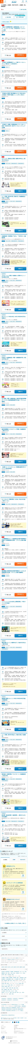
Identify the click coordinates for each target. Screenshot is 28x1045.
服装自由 (3, 1007)
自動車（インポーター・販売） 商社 (8, 992)
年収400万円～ (9, 998)
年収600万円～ (21, 998)
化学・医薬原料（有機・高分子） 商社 (8, 980)
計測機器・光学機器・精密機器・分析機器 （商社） (10, 977)
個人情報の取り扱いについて (11, 1036)
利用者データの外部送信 (18, 1032)
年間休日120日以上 (14, 1004)
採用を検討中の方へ (17, 1031)
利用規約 (15, 1027)
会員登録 (1, 2)
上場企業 (18, 1007)
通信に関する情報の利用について (20, 1028)
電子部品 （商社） (11, 974)
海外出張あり (13, 1010)
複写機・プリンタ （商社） (21, 973)
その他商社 (4, 932)
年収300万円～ (4, 998)
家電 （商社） (13, 973)
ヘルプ (2, 1025)
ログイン (5, 2)
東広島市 (9, 959)
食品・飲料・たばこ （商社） (20, 992)
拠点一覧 (2, 1027)
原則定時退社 (8, 1010)
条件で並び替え (24, 9)
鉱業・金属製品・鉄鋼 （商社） (7, 989)
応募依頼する (20, 55)
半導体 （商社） (4, 974)
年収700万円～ (5, 939)
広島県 (3, 936)
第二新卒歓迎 (4, 1004)
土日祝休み (4, 1010)
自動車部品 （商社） (23, 977)
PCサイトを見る (4, 1032)
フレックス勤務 (21, 1004)
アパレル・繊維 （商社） (20, 983)
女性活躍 (7, 1007)
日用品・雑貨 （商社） (5, 983)
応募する (20, 191)
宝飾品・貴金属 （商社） (6, 986)
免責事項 (2, 1028)
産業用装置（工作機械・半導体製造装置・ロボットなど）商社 (16, 971)
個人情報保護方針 (9, 1038)
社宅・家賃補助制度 (12, 1007)
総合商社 (3, 971)
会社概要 (15, 1025)
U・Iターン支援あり (20, 1010)
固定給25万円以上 (5, 1015)
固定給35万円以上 (12, 1015)
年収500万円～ (15, 998)
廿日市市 (12, 959)
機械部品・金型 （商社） (6, 973)
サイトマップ (3, 1031)
